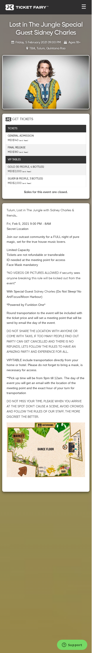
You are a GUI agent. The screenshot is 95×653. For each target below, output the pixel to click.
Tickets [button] (12, 128)
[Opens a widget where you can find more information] (72, 645)
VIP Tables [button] (14, 159)
